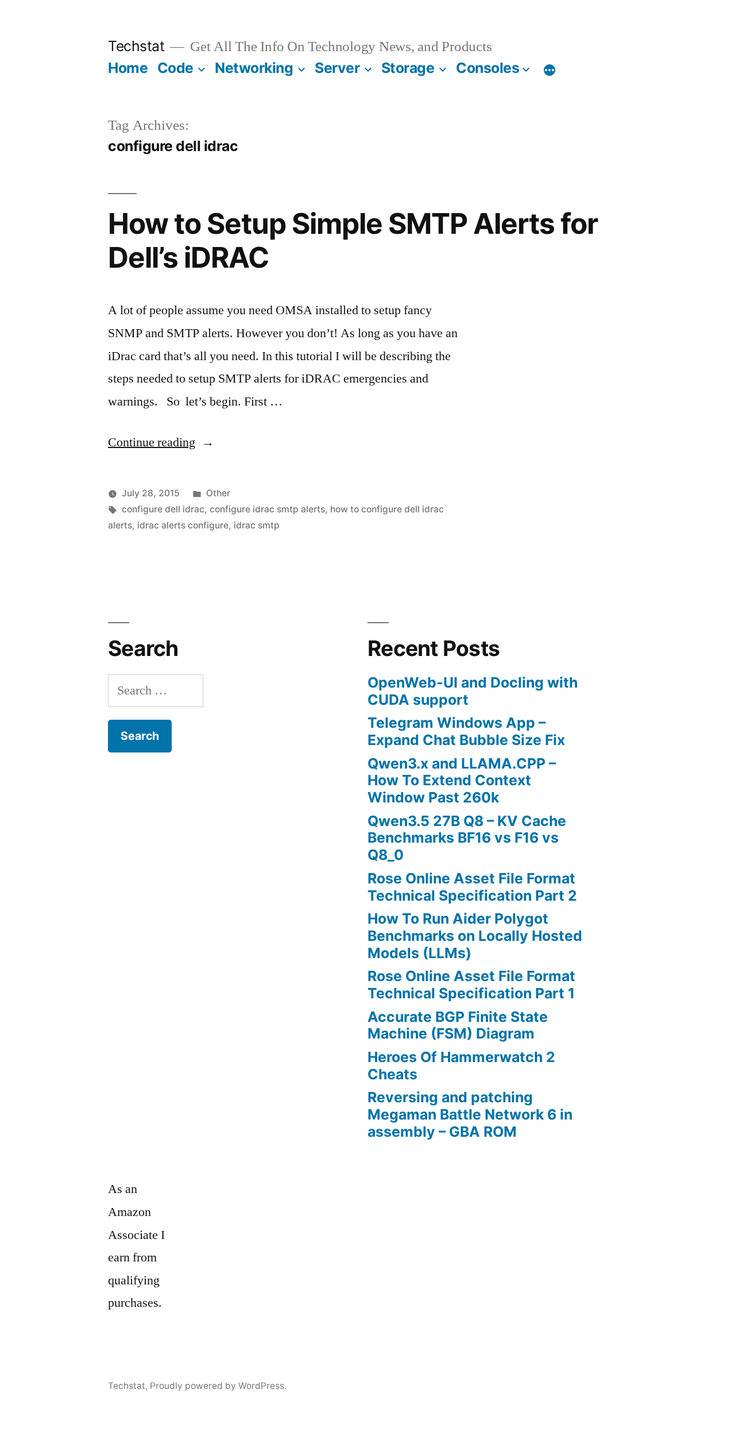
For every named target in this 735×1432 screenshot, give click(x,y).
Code (175, 67)
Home (128, 67)
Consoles (487, 67)
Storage (408, 67)
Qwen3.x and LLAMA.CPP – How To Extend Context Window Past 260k (462, 780)
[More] (549, 70)
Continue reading (161, 442)
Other (218, 493)
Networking (254, 67)
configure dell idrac (163, 509)
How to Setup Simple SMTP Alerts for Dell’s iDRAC (353, 240)
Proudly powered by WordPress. (218, 1385)
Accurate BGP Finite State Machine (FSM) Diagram (458, 1025)
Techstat (136, 46)
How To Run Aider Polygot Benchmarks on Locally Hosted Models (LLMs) (475, 935)
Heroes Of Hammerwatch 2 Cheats (461, 1065)
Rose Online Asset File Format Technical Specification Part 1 (471, 984)
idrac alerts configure (183, 525)
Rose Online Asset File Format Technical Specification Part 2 (472, 887)
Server (337, 67)
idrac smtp (257, 525)
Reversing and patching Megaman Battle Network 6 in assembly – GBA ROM (470, 1114)
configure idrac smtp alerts (267, 509)
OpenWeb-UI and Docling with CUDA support (473, 691)
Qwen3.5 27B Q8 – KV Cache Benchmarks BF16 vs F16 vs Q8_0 (467, 837)
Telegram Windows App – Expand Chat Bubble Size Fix (466, 731)
